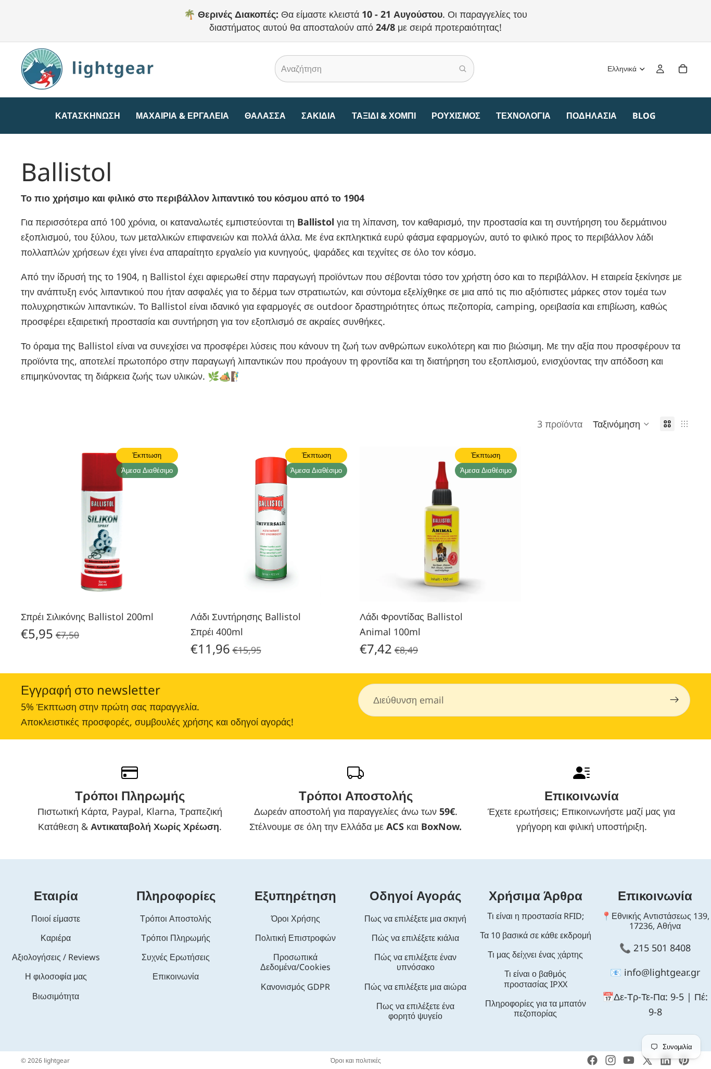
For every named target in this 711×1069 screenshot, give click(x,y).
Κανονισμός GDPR (295, 986)
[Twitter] (647, 1060)
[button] (621, 423)
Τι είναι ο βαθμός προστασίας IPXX (535, 978)
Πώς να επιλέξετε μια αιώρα (415, 986)
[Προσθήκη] (166, 589)
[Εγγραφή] (674, 700)
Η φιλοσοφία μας (56, 976)
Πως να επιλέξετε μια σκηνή (415, 918)
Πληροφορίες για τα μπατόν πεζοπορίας (535, 1008)
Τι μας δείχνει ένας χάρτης (535, 954)
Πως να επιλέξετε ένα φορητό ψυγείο (415, 1011)
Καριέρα (56, 938)
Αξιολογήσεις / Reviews (56, 957)
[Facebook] (592, 1060)
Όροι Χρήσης (295, 918)
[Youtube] (629, 1060)
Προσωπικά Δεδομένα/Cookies (295, 962)
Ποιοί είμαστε (55, 918)
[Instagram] (610, 1060)
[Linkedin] (665, 1060)
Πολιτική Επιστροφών (295, 938)
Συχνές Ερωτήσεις (176, 957)
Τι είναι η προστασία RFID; (535, 916)
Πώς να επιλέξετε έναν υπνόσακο (415, 962)
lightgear (57, 1060)
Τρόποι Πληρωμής (175, 938)
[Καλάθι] (682, 69)
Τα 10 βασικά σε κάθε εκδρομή (535, 935)
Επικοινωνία (176, 976)
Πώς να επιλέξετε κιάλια (415, 938)
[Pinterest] (684, 1060)
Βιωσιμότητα (55, 996)
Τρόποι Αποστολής (175, 918)
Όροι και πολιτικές (356, 1060)
